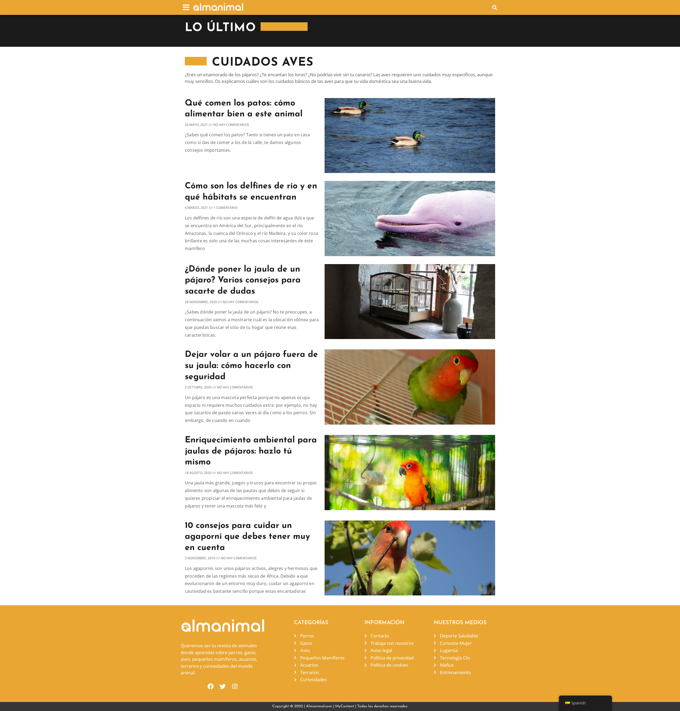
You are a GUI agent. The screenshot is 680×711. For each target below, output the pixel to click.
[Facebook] (210, 686)
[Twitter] (223, 686)
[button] (186, 7)
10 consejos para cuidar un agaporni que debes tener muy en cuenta (247, 537)
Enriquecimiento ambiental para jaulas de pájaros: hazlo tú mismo (251, 451)
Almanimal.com (319, 706)
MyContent (344, 706)
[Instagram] (235, 686)
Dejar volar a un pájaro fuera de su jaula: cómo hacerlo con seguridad (251, 365)
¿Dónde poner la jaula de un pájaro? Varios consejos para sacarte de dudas (243, 280)
